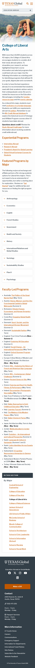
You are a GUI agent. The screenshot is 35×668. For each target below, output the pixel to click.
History (9, 241)
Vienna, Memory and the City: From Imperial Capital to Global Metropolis (18, 303)
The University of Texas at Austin (16, 663)
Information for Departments (15, 644)
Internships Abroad (11, 144)
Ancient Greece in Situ (18, 380)
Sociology (10, 258)
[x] (15, 573)
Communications (11, 637)
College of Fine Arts (16, 495)
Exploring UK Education (20, 341)
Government (11, 227)
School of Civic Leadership (19, 534)
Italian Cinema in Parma (17, 418)
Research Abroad (10, 147)
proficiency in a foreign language (18, 106)
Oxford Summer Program (20, 352)
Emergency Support (12, 640)
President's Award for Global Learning (18, 150)
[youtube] (25, 573)
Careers (7, 634)
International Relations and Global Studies (17, 249)
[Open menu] (32, 3)
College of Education (17, 491)
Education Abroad (11, 10)
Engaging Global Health (21, 317)
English (9, 213)
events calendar (26, 100)
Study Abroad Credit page (12, 127)
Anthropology (12, 199)
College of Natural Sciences (19, 503)
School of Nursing (16, 545)
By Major (8, 480)
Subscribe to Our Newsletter (15, 653)
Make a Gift (17, 586)
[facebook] (9, 573)
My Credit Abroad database (15, 113)
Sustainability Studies (15, 265)
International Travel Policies (14, 647)
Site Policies (9, 650)
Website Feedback (11, 656)
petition (13, 111)
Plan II (9, 272)
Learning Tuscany (14, 410)
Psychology (11, 279)
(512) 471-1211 (12, 604)
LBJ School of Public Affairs (19, 514)
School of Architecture (17, 531)
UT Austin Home (11, 631)
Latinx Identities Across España (21, 445)
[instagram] (20, 573)
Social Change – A (17, 347)
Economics (11, 206)
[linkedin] (17, 578)
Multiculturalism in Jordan (19, 429)
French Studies (12, 220)
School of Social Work (17, 549)
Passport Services (13, 615)
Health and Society (14, 234)
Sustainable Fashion (19, 330)
